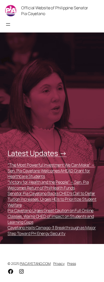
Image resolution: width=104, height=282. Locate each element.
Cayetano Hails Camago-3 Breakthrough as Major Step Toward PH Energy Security (52, 230)
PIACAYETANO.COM (35, 263)
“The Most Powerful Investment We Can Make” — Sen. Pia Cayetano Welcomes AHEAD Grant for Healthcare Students (51, 170)
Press (71, 263)
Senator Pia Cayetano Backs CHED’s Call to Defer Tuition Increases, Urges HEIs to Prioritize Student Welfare (52, 199)
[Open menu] (8, 24)
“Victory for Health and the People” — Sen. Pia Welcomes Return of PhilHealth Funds (48, 185)
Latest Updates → (37, 153)
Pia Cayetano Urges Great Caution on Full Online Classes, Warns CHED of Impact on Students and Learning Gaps (51, 216)
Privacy (59, 263)
